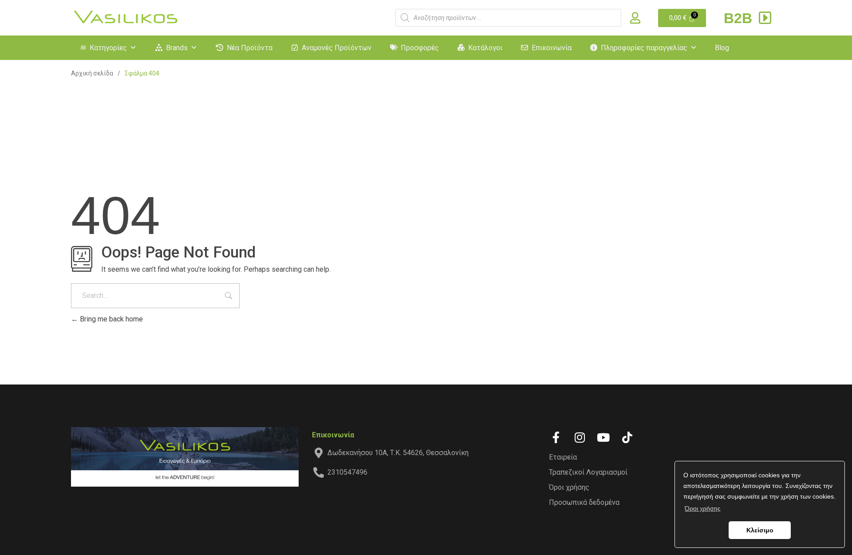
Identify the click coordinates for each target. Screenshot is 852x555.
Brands (177, 48)
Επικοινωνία (552, 48)
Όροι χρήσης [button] (703, 508)
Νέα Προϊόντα (249, 48)
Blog (722, 48)
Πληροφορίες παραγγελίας (644, 48)
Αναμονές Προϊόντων (336, 48)
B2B (740, 18)
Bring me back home (110, 319)
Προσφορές (420, 48)
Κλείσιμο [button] (759, 530)
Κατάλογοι (485, 48)
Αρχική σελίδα (92, 73)
